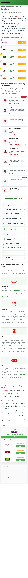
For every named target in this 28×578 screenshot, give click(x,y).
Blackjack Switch (15, 290)
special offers (19, 23)
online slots (23, 339)
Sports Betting (6, 390)
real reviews (17, 16)
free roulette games (19, 314)
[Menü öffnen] (25, 2)
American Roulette (8, 319)
